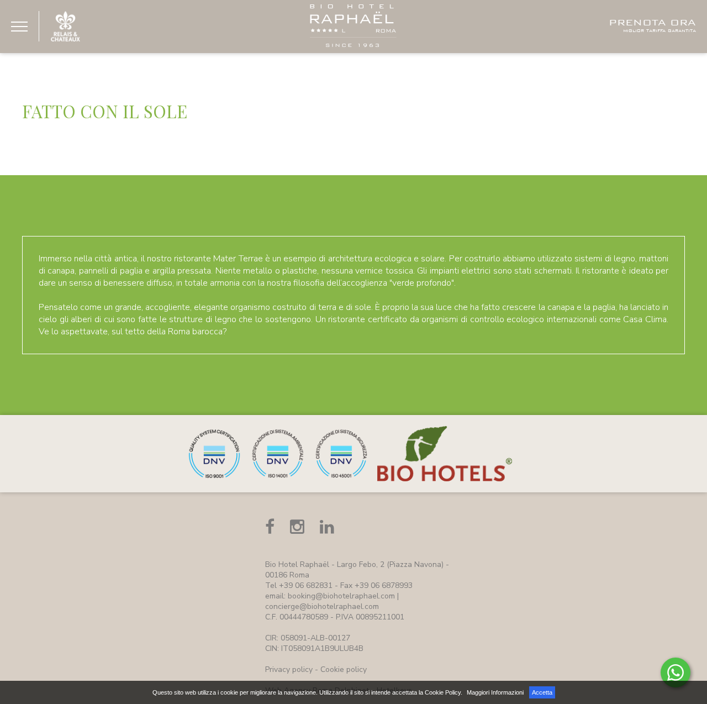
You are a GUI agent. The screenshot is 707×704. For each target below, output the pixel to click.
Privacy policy (289, 669)
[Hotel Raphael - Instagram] (297, 527)
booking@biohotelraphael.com (341, 596)
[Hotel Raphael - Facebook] (270, 527)
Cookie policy (343, 669)
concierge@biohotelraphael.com (322, 606)
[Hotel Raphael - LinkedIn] (327, 527)
